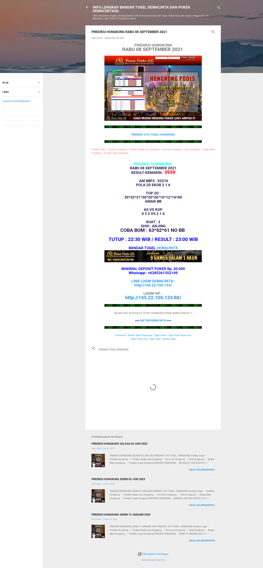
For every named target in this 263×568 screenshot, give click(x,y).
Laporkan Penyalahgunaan (16, 101)
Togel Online (160, 335)
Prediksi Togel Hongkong (116, 153)
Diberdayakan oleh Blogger (155, 554)
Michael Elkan (160, 560)
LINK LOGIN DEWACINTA (152, 281)
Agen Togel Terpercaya (179, 335)
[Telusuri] (219, 8)
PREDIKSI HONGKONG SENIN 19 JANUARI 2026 (120, 514)
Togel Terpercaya (139, 339)
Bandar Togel (169, 339)
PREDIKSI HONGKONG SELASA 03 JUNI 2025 (119, 443)
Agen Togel (155, 339)
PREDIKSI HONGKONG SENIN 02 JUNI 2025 (118, 479)
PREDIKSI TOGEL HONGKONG (113, 349)
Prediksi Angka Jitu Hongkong (144, 149)
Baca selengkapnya (202, 469)
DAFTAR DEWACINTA (153, 320)
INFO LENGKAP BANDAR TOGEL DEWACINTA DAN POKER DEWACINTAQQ (141, 9)
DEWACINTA (167, 248)
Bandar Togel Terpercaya (140, 335)
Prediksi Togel (98, 149)
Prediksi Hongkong (117, 149)
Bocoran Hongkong (172, 149)
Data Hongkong (192, 149)
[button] (213, 32)
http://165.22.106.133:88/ (153, 297)
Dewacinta (120, 335)
